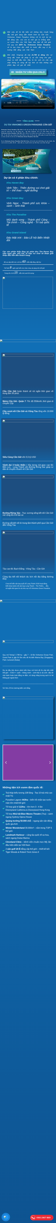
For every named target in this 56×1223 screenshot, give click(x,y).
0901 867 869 (43, 1217)
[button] (6, 762)
